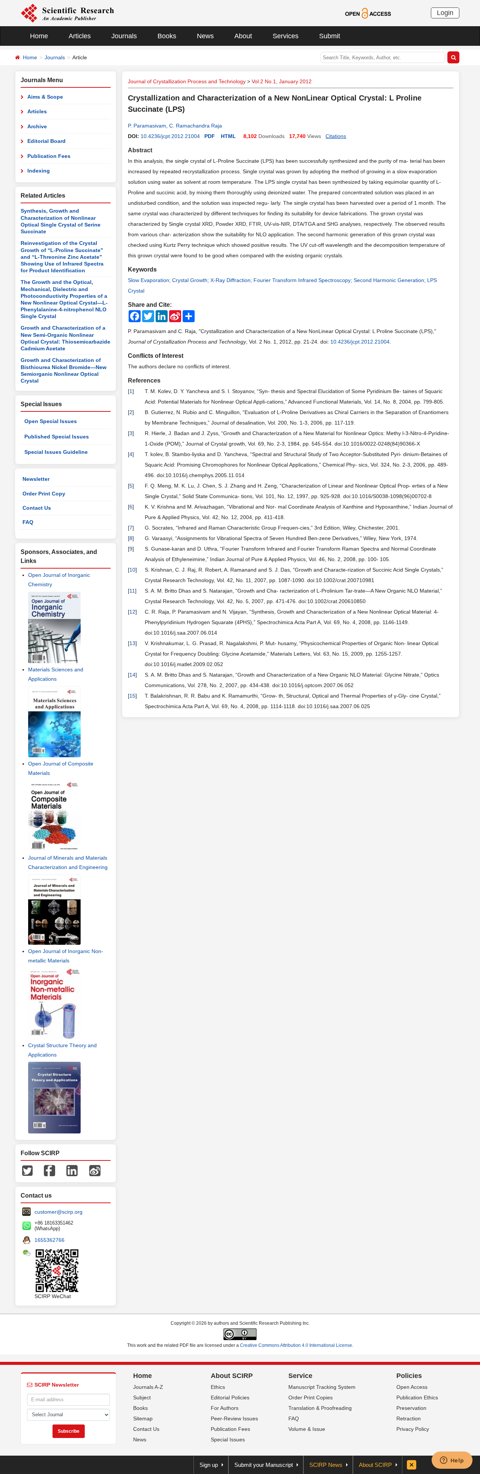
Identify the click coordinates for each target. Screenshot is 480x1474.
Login (445, 13)
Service (300, 1375)
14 (132, 675)
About (243, 36)
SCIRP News (325, 1465)
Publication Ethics (417, 1397)
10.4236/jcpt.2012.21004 (170, 136)
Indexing (38, 171)
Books (167, 36)
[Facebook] (49, 1170)
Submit (329, 36)
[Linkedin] (72, 1170)
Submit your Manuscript (263, 1465)
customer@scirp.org (58, 1212)
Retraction (408, 1418)
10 (132, 570)
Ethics (218, 1387)
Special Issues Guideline (56, 452)
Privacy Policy (412, 1429)
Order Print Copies (310, 1397)
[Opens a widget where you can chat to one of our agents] (451, 1460)
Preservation (411, 1408)
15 (132, 696)
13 (132, 643)
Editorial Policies (230, 1397)
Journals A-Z (148, 1387)
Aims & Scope (45, 97)
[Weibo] (94, 1170)
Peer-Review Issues (234, 1418)
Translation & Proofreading (320, 1408)
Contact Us (36, 508)
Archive (37, 126)
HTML (228, 136)
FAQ (27, 522)
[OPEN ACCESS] (368, 13)
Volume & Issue (306, 1429)
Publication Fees (48, 156)
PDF (209, 136)
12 (132, 612)
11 (132, 591)
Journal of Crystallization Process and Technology (187, 81)
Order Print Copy (43, 494)
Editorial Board (46, 141)
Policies (409, 1375)
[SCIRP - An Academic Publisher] (67, 13)
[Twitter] (27, 1170)
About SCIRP (232, 1375)
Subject (142, 1397)
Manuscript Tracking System (322, 1387)
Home (39, 36)
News (205, 36)
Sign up (209, 1465)
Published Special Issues (56, 437)
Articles (80, 36)
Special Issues (228, 1439)
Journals (124, 36)
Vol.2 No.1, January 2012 (282, 81)
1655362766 (49, 1240)
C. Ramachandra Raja (195, 126)
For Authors (224, 1408)
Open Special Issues (50, 421)
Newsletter (36, 479)
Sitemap (143, 1418)
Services (285, 36)
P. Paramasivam (147, 126)
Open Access (412, 1387)
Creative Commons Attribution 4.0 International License (296, 1345)
